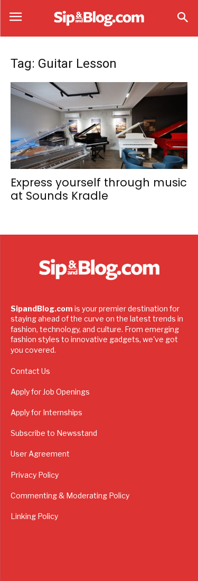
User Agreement (40, 453)
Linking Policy (34, 516)
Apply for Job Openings (50, 391)
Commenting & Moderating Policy (70, 495)
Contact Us (30, 371)
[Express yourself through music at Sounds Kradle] (99, 125)
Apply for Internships (46, 412)
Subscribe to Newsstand (54, 432)
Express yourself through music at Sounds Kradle (99, 189)
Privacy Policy (35, 474)
